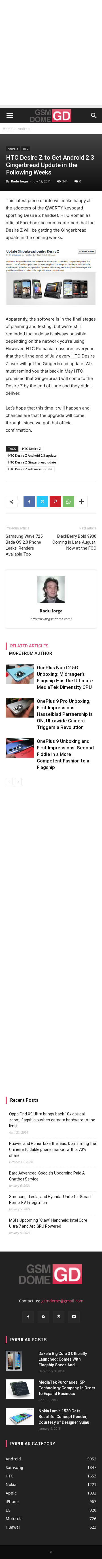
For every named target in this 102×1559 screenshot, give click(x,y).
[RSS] (43, 1317)
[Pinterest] (55, 501)
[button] (10, 115)
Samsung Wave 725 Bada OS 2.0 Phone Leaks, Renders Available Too (24, 545)
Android (24, 128)
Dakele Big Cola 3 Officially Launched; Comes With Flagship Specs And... (63, 1359)
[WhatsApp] (68, 501)
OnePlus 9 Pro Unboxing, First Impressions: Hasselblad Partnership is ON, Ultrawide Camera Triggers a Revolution (65, 714)
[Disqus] (51, 865)
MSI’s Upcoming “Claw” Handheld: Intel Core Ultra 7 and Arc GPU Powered (48, 1223)
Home (7, 128)
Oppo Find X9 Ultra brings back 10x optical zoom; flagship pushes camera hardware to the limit (52, 1120)
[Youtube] (74, 1317)
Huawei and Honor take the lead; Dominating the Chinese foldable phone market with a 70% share (52, 1149)
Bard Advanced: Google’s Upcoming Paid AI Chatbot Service (47, 1176)
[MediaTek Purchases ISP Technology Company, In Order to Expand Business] (20, 1389)
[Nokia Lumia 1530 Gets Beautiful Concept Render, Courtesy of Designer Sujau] (20, 1416)
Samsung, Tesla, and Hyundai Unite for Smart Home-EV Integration (50, 1199)
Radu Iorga (19, 181)
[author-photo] (51, 602)
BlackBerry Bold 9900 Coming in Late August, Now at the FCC (74, 542)
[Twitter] (42, 501)
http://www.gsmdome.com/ (51, 619)
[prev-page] (9, 781)
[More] (82, 501)
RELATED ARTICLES (29, 645)
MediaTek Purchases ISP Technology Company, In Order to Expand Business (67, 1388)
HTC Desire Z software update (30, 469)
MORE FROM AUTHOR (30, 653)
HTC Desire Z (31, 448)
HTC (25, 149)
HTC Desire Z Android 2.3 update (32, 455)
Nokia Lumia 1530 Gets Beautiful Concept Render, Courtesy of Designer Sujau (64, 1417)
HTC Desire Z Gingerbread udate (32, 462)
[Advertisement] (51, 54)
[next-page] (18, 781)
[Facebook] (29, 501)
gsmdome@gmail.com (62, 1301)
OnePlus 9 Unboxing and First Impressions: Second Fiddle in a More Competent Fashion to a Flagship (65, 754)
